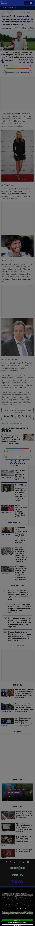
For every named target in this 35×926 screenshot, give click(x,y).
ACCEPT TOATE (17, 920)
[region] (17, 907)
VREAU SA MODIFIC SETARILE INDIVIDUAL (17, 922)
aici (17, 903)
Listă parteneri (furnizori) (6, 917)
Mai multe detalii (21, 897)
